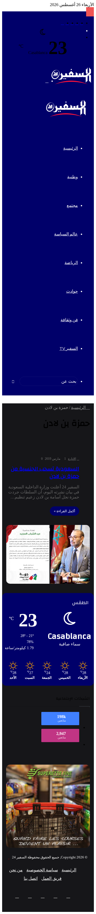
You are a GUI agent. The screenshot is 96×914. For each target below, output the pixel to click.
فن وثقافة (69, 320)
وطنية (72, 177)
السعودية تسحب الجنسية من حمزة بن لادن (45, 472)
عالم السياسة (66, 234)
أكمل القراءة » (64, 511)
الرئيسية (70, 148)
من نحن (16, 870)
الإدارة (72, 459)
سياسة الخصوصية (42, 870)
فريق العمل (51, 878)
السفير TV (68, 348)
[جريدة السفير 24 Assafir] (71, 83)
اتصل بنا (31, 878)
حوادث (72, 291)
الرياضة (71, 263)
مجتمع (72, 205)
